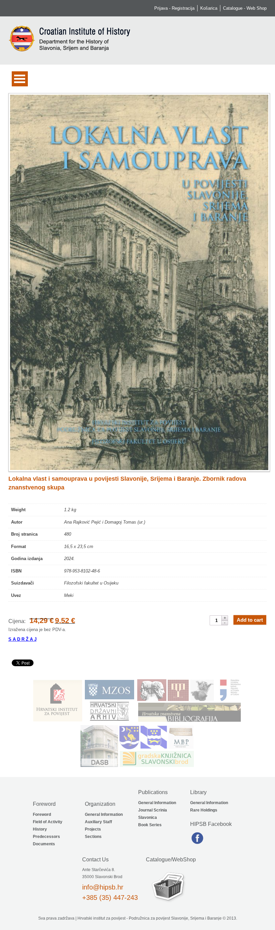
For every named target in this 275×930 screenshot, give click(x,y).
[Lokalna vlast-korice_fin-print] (137, 282)
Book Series (150, 825)
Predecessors (46, 836)
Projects (93, 829)
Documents (44, 844)
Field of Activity (47, 822)
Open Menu (20, 78)
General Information (104, 814)
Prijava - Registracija (174, 8)
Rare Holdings (203, 810)
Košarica (208, 8)
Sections (93, 836)
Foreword (42, 814)
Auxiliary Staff (98, 822)
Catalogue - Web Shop (245, 8)
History (40, 829)
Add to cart (250, 620)
